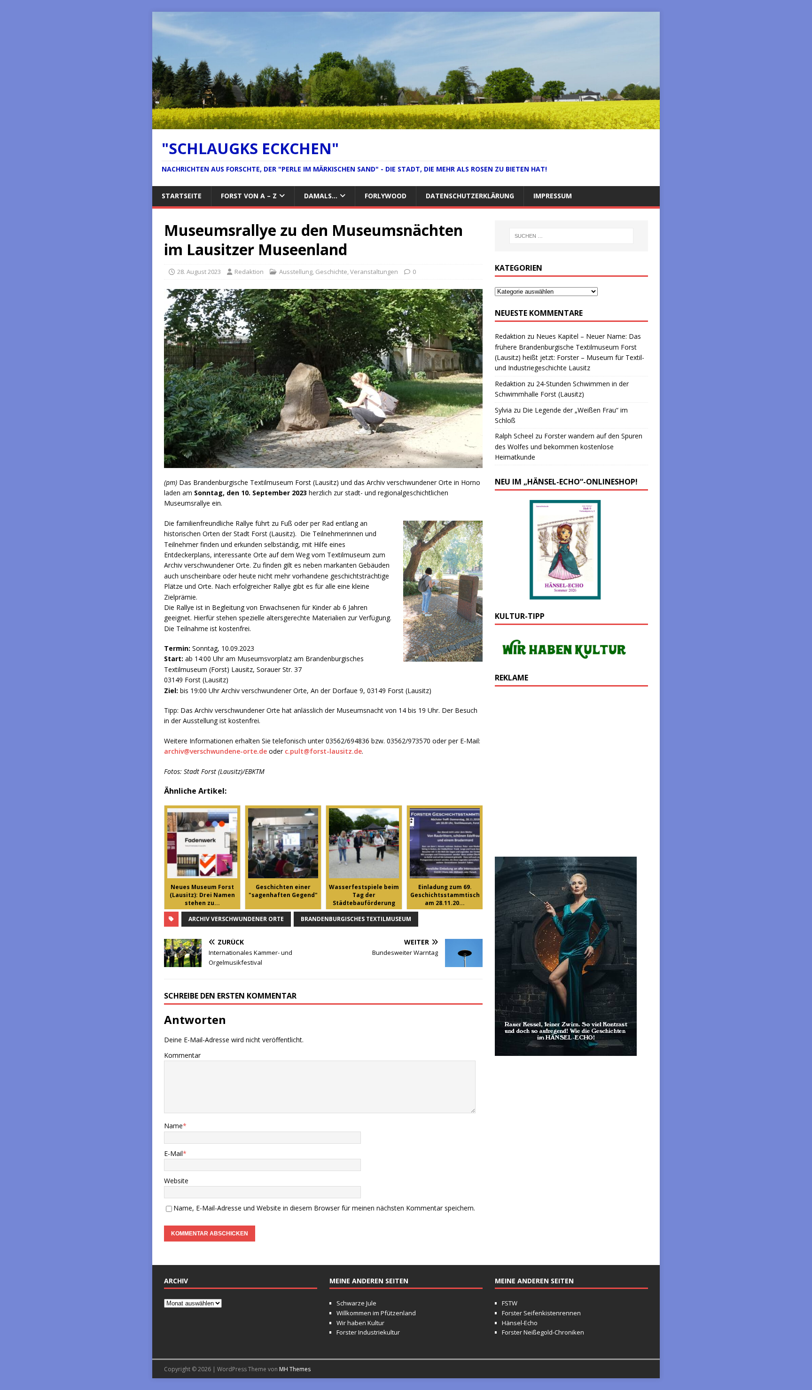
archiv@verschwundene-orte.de (215, 751)
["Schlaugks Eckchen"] (406, 123)
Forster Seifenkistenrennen (541, 1313)
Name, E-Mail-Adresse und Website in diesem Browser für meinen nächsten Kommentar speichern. (324, 1207)
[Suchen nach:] (571, 236)
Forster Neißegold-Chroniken (543, 1332)
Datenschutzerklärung (470, 195)
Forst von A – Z (249, 195)
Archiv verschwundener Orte (236, 919)
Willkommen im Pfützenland (376, 1313)
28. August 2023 (199, 271)
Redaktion (249, 271)
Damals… (320, 195)
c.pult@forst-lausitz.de (323, 751)
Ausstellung (295, 271)
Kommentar (182, 1055)
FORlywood (385, 195)
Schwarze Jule (356, 1303)
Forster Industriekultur (368, 1332)
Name (173, 1125)
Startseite (182, 195)
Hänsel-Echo (520, 1323)
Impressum (552, 195)
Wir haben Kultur (360, 1323)
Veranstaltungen (374, 271)
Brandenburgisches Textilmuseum (356, 919)
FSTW (509, 1303)
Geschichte (331, 271)
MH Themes (295, 1369)
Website (176, 1180)
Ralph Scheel (514, 435)
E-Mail (173, 1153)
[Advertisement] (571, 776)
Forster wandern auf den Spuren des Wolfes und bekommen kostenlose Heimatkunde (568, 446)
